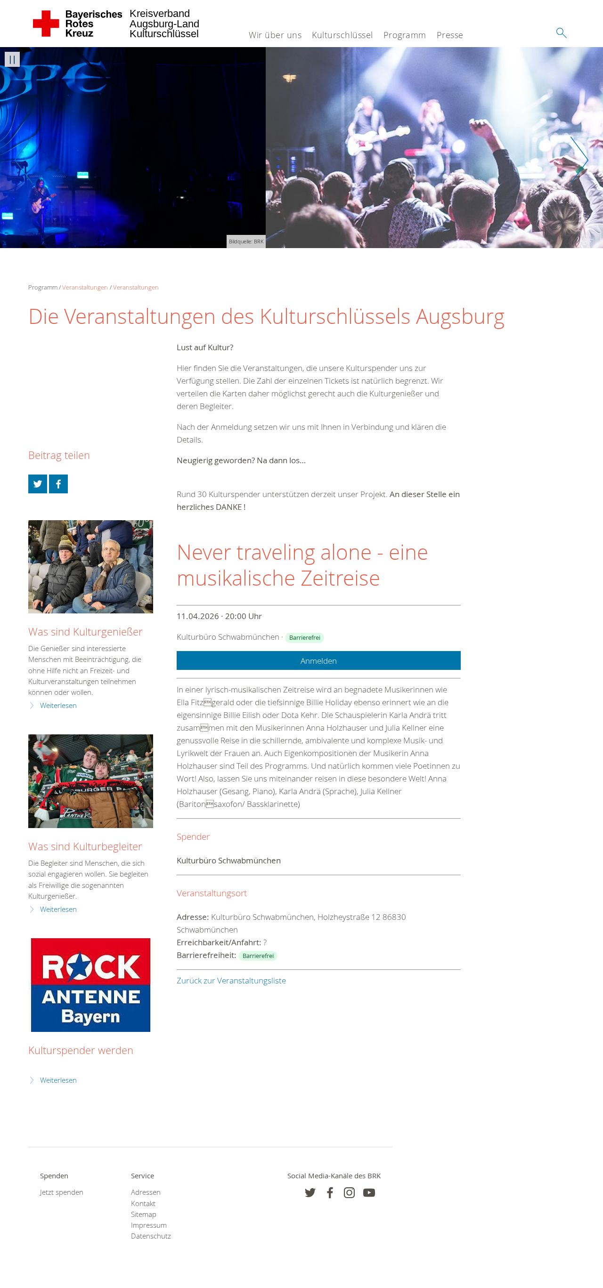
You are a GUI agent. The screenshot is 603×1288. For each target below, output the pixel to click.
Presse (450, 34)
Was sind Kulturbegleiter (85, 846)
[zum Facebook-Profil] (310, 1193)
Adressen (146, 1192)
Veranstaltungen (85, 287)
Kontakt (143, 1203)
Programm (404, 34)
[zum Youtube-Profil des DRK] (369, 1193)
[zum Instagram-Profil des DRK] (349, 1193)
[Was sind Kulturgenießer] (90, 567)
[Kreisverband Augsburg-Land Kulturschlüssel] (78, 23)
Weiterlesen (58, 705)
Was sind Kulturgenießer (85, 631)
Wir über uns (275, 34)
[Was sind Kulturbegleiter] (90, 781)
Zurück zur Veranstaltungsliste (231, 980)
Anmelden (319, 660)
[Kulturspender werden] (90, 985)
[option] (301, 147)
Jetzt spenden (61, 1192)
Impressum (149, 1225)
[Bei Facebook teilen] (58, 484)
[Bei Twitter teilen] (37, 484)
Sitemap (143, 1214)
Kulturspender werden (80, 1050)
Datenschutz (151, 1236)
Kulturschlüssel (342, 34)
